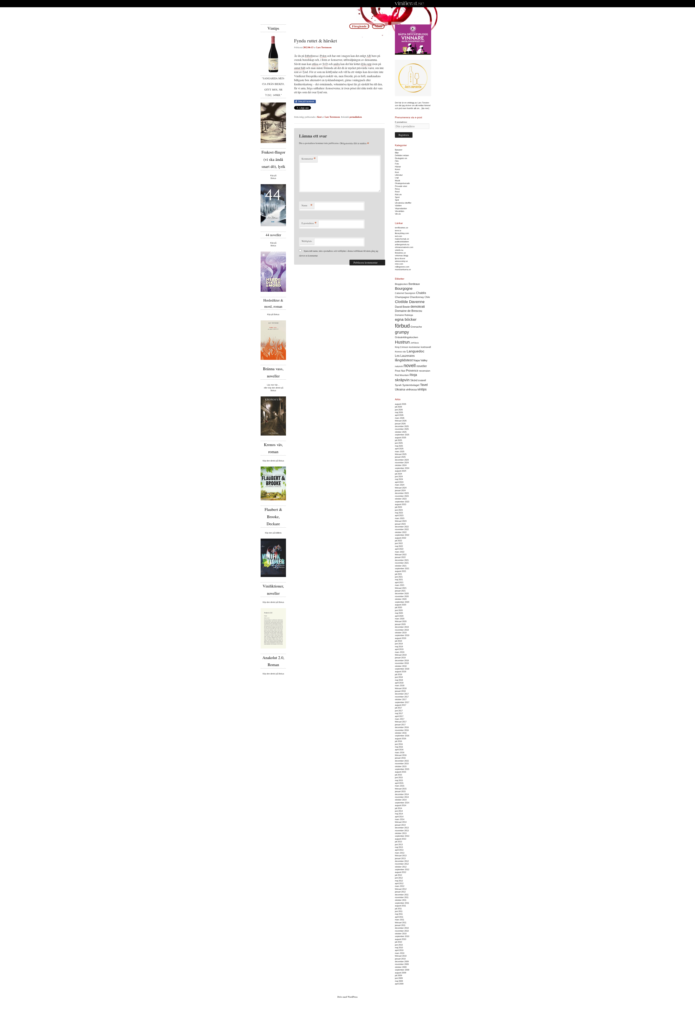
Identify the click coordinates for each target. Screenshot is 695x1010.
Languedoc (415, 351)
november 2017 (402, 697)
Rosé (397, 192)
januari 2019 (400, 657)
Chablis (421, 292)
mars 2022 (399, 552)
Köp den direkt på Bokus (273, 461)
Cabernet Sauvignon (405, 293)
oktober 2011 (400, 900)
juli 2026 (398, 407)
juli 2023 (398, 507)
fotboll (308, 56)
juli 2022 (398, 540)
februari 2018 (401, 688)
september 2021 (402, 568)
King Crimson (401, 347)
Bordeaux (414, 284)
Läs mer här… (273, 385)
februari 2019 (401, 655)
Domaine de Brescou (408, 310)
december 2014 (402, 794)
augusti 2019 (400, 638)
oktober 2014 (401, 800)
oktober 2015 (401, 766)
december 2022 (402, 527)
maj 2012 (399, 881)
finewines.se (400, 253)
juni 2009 (399, 978)
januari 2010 (400, 959)
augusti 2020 (400, 605)
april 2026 (399, 415)
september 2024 (402, 468)
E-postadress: (401, 122)
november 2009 (402, 964)
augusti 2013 (400, 839)
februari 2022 (401, 554)
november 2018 (402, 663)
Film (397, 161)
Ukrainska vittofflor (403, 203)
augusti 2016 (400, 738)
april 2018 (399, 683)
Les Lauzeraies (405, 355)
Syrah (398, 385)
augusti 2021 (400, 571)
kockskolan (414, 347)
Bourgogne (403, 288)
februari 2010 (401, 956)
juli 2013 (398, 841)
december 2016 (402, 727)
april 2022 (399, 549)
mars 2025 (399, 451)
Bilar (397, 153)
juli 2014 (398, 808)
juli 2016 (398, 741)
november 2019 (402, 630)
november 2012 (402, 864)
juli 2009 (398, 975)
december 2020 (402, 593)
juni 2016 (399, 744)
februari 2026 (401, 421)
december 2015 (402, 761)
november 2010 (402, 931)
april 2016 (399, 749)
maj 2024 (399, 479)
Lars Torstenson (324, 47)
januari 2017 (400, 724)
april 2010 (399, 950)
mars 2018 (399, 685)
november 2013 (402, 830)
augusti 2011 (400, 906)
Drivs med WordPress (347, 996)
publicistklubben (402, 242)
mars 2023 (399, 518)
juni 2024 (399, 476)
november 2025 (402, 429)
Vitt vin (398, 214)
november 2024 (402, 462)
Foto (397, 164)
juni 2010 (399, 945)
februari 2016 (401, 755)
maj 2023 (399, 513)
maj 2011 (399, 914)
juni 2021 (399, 577)
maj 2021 (399, 579)
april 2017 (399, 716)
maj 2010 (399, 947)
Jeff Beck (414, 343)
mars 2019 (399, 652)
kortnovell (426, 347)
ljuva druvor (400, 258)
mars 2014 (399, 819)
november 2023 (402, 496)
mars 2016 (399, 752)
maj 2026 (399, 412)
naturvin (399, 366)
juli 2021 (398, 574)
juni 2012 (399, 878)
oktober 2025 (401, 432)
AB (369, 56)
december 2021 (402, 560)
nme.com (399, 264)
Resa (397, 189)
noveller (421, 366)
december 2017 (402, 694)
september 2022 (402, 535)
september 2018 (402, 669)
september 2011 (402, 903)
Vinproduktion (401, 208)
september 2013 (402, 836)
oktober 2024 (401, 465)
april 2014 (399, 816)
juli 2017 (398, 708)
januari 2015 (400, 791)
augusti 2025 (400, 437)
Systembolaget (410, 385)
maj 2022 (399, 546)
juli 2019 (398, 641)
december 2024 (402, 460)
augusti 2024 (400, 471)
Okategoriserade (402, 183)
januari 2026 (400, 424)
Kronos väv (400, 351)
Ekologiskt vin (401, 158)
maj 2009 (399, 981)
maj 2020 (399, 613)
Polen (323, 56)
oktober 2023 (401, 499)
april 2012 (399, 883)
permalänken (355, 116)
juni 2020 (399, 610)
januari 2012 (400, 892)
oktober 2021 (401, 566)
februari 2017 (401, 722)
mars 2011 (399, 920)
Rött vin (398, 194)
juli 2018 (398, 674)
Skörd (413, 380)
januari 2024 (400, 490)
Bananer (398, 150)
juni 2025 (399, 443)
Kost (319, 116)
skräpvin (402, 380)
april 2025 (399, 449)
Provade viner (401, 186)
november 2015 (402, 763)
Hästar (398, 167)
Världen (398, 205)
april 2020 (399, 616)
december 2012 (402, 861)
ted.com (398, 236)
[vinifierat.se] (409, 3)
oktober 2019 (401, 632)
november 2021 (402, 563)
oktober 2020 (401, 599)
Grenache (416, 326)
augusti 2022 (400, 538)
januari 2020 (400, 624)
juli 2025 (398, 440)
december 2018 (402, 660)
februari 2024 (401, 488)
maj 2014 (399, 814)
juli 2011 (398, 908)
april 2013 (399, 850)
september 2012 (402, 869)
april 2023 (399, 515)
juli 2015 (398, 775)
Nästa (378, 26)
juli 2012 (398, 875)
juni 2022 (399, 543)
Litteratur (399, 175)
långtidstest (404, 360)
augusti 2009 (400, 973)
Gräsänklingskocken (406, 337)
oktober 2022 (401, 532)
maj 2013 (399, 847)
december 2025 (402, 426)
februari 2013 (401, 855)
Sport (397, 197)
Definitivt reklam (402, 155)
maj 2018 (399, 680)
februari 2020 (401, 621)
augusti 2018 (400, 671)
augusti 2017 (400, 705)
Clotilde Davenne (410, 302)
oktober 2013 (401, 833)
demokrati (417, 306)
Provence (412, 370)
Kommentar (309, 159)
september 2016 (402, 736)
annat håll (299, 68)
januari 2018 (400, 691)
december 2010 (402, 928)
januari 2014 (400, 825)
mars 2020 (399, 619)
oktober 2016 (401, 733)
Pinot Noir (400, 370)
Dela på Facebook (306, 101)
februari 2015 (401, 789)
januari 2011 (400, 925)
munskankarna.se (403, 269)
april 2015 (399, 783)
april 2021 (399, 582)
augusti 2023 (400, 504)
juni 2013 (399, 844)
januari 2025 (400, 457)
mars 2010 (399, 953)
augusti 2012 (400, 872)
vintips (422, 389)
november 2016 (402, 730)
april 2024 (399, 482)
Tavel (424, 385)
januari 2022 (400, 557)
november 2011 (401, 897)
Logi (397, 178)
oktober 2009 (401, 967)
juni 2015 (399, 777)
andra (336, 64)
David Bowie (402, 306)
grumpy (402, 332)
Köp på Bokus (273, 314)
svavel (422, 380)
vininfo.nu (399, 250)
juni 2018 (399, 677)
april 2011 (399, 917)
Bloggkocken (401, 284)
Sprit (397, 200)
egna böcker (405, 319)
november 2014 (402, 797)
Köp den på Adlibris (273, 533)
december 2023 (402, 493)
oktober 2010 (401, 933)
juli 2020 (398, 607)
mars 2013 (399, 853)
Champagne (402, 297)
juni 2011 (399, 911)
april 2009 (399, 984)
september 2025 (402, 435)
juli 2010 (398, 942)
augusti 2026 (400, 404)
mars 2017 (399, 719)
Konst (397, 169)
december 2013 (402, 828)
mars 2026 (399, 418)
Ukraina (400, 389)
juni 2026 (399, 410)
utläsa (315, 64)
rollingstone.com (402, 267)
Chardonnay (417, 297)
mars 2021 (399, 585)
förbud (402, 326)
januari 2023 (400, 524)
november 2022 (402, 529)
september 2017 (402, 702)
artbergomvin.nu (402, 244)
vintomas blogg (401, 255)
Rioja (413, 375)
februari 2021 (401, 588)
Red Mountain (402, 375)
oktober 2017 (401, 699)
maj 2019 (399, 646)
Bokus (273, 178)
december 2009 (402, 961)
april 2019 (399, 649)
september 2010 (402, 936)
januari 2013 (400, 858)
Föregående (359, 26)
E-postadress (309, 223)
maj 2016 (399, 747)
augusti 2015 (400, 772)
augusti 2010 (400, 939)
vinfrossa (411, 389)
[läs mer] (425, 108)
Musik (397, 180)
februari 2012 (401, 889)
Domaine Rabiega (404, 315)
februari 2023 (401, 521)
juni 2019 (399, 644)
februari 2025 (401, 454)
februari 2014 (401, 822)
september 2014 (402, 803)
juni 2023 (399, 510)
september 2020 (402, 602)
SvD (325, 64)
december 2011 (401, 895)
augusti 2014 (400, 805)
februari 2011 (400, 922)
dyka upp (366, 64)
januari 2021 (400, 591)
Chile (427, 297)
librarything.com (402, 233)
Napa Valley (420, 360)
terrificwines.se (401, 228)
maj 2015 (399, 780)
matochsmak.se (402, 239)
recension (424, 370)
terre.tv (398, 230)
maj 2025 (399, 446)
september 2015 (402, 769)
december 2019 (402, 627)
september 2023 (402, 502)
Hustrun (402, 342)
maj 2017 (399, 713)
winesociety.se (401, 261)
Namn (307, 205)
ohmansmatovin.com (404, 247)
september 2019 (402, 635)
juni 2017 (399, 711)
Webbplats (307, 241)
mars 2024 (399, 485)
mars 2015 (399, 786)
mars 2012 (399, 886)
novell (410, 365)
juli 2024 (398, 474)
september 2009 (402, 970)
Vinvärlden (399, 211)
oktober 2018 (401, 666)
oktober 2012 (401, 867)
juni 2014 (399, 811)
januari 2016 (400, 758)
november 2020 (402, 596)
